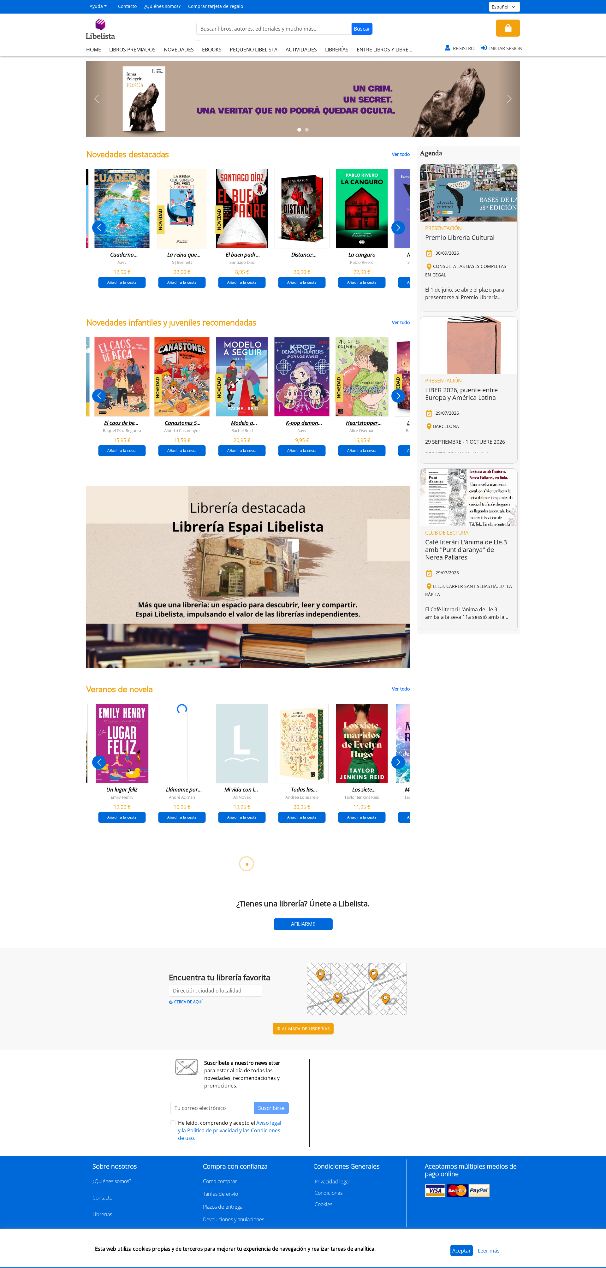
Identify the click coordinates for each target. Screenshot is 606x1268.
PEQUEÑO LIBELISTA (253, 49)
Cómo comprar (220, 1181)
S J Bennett (182, 262)
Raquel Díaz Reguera (122, 430)
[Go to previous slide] (99, 227)
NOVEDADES (179, 49)
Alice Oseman (362, 430)
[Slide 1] (299, 130)
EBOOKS (212, 49)
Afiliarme (303, 924)
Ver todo (401, 154)
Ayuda (96, 6)
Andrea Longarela (301, 797)
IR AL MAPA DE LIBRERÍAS (303, 1029)
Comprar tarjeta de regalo (215, 6)
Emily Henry (122, 797)
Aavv (122, 262)
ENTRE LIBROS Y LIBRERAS (387, 49)
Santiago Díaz (242, 262)
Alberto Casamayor (182, 430)
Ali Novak (242, 797)
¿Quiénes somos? (162, 6)
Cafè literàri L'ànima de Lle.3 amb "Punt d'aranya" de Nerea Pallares (466, 549)
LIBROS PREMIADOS (132, 49)
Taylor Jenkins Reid (361, 797)
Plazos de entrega (222, 1206)
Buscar (362, 28)
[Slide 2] (307, 130)
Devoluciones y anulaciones (233, 1219)
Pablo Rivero (362, 262)
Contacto (127, 6)
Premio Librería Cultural (460, 237)
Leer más (489, 1250)
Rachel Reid (242, 430)
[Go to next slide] (398, 227)
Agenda (431, 153)
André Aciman (182, 797)
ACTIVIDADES (301, 49)
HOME (93, 49)
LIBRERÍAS (336, 49)
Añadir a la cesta (122, 282)
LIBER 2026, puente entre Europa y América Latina (461, 394)
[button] (97, 99)
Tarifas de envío (220, 1193)
